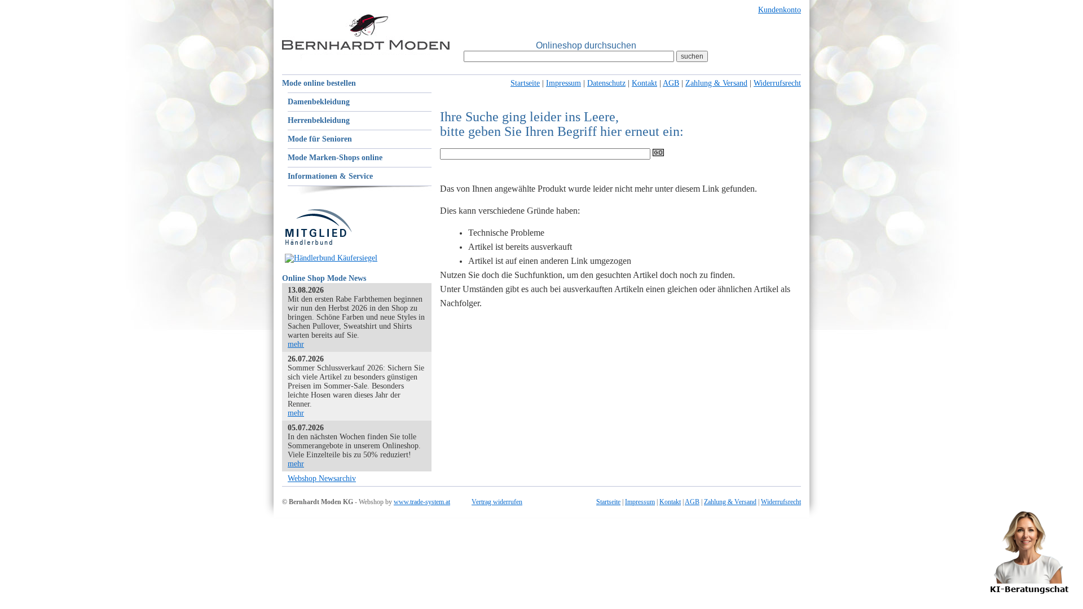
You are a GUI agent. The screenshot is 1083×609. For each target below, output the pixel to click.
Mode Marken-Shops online (335, 157)
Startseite (525, 83)
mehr (296, 344)
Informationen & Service (330, 176)
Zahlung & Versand (716, 83)
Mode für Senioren (320, 139)
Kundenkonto (779, 10)
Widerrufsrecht (777, 83)
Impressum (563, 83)
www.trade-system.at (422, 502)
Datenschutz (606, 83)
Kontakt (644, 83)
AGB (671, 83)
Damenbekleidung (319, 102)
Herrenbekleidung (319, 120)
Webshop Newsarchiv (322, 478)
